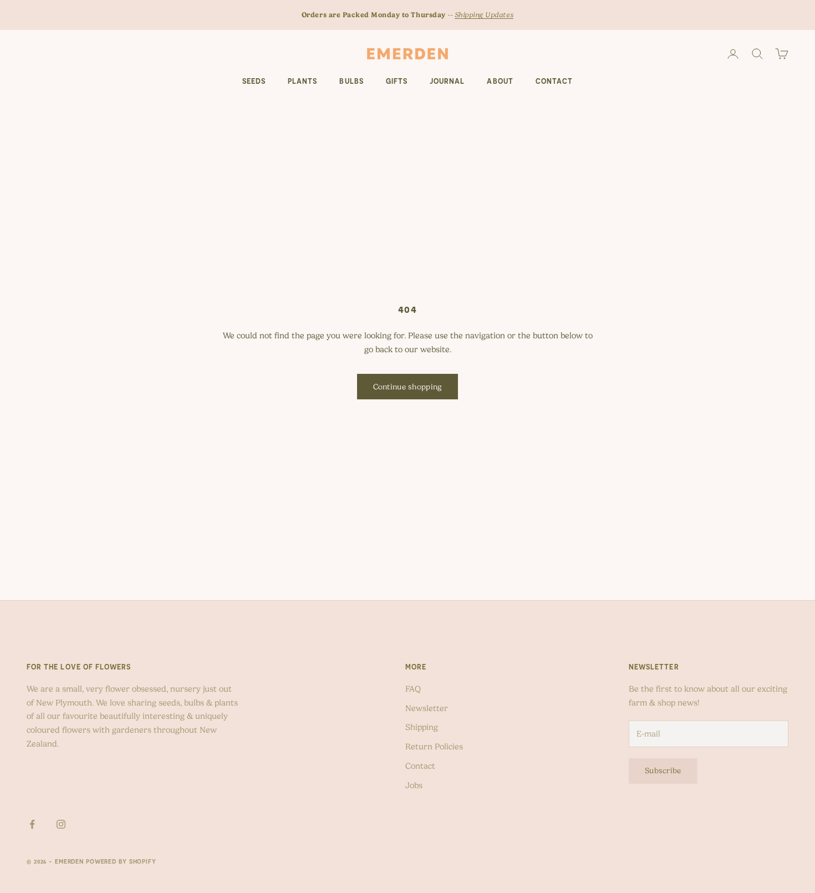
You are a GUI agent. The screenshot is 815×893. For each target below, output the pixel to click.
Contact (554, 81)
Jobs (413, 785)
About (500, 81)
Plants (302, 81)
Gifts (396, 81)
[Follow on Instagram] (61, 824)
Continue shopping (407, 386)
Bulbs (351, 81)
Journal (447, 81)
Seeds (254, 81)
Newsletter (426, 708)
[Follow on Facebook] (32, 824)
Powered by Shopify (121, 861)
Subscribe (663, 770)
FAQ (413, 689)
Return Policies (434, 747)
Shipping (421, 727)
